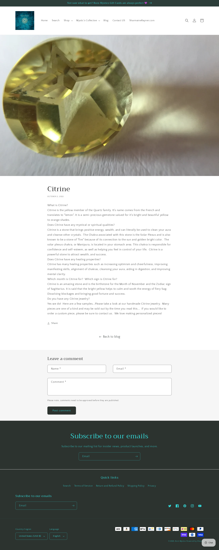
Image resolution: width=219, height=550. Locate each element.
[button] (68, 20)
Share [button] (54, 323)
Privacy (152, 485)
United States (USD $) (30, 536)
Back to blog (111, 336)
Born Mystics (180, 541)
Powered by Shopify (195, 541)
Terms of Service (83, 485)
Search (67, 485)
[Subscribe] (136, 456)
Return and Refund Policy (110, 485)
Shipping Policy (136, 485)
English (56, 536)
